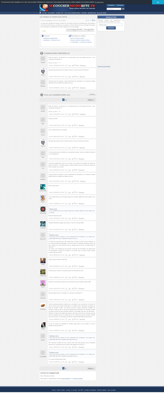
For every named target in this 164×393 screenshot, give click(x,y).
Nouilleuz (42, 86)
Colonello (42, 227)
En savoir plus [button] (99, 2)
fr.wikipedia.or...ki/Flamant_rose (51, 40)
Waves (43, 202)
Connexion (120, 5)
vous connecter (66, 378)
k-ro (43, 168)
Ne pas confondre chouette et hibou (80, 40)
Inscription (111, 5)
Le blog (68, 390)
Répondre (83, 65)
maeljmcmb (43, 275)
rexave (43, 134)
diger (43, 123)
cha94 (43, 264)
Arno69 (43, 62)
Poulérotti (42, 309)
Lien (69, 65)
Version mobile (61, 390)
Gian (43, 157)
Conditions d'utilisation (90, 390)
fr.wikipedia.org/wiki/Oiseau (50, 38)
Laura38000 (43, 356)
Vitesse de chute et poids (77, 38)
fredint (43, 286)
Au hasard (51, 13)
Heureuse (43, 298)
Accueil (54, 390)
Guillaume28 (42, 190)
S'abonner (92, 94)
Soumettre (59, 13)
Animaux (64, 20)
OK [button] (158, 2)
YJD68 (43, 328)
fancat (43, 75)
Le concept (74, 390)
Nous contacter (112, 390)
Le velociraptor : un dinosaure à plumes (81, 42)
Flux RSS (80, 390)
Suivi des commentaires (72, 13)
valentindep (43, 213)
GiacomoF (43, 239)
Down (75, 65)
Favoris (84, 13)
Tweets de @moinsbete (103, 66)
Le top (44, 13)
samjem (43, 340)
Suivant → (91, 99)
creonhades (49, 20)
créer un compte (78, 378)
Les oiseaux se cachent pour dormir (53, 17)
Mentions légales (101, 390)
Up (73, 65)
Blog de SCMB (101, 13)
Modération (92, 13)
